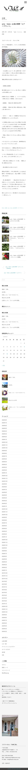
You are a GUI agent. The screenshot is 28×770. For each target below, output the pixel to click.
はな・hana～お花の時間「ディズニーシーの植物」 (17, 256)
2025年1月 (4, 473)
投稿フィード (5, 667)
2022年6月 (4, 556)
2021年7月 (4, 587)
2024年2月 (4, 503)
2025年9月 (4, 450)
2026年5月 (4, 428)
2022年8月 (4, 550)
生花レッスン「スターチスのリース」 (10, 295)
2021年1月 (4, 603)
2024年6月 (4, 492)
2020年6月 (4, 623)
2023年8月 (4, 520)
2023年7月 (4, 523)
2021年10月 (4, 578)
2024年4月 (4, 498)
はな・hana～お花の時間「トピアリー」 (13, 272)
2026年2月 (4, 436)
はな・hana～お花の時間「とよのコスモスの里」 (17, 220)
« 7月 (3, 365)
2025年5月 (4, 461)
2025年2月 (4, 470)
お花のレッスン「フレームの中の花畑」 (11, 300)
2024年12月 (4, 475)
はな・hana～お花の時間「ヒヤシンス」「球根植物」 (15, 267)
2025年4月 (4, 464)
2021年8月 (4, 584)
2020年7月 (4, 620)
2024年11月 (4, 478)
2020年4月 (4, 628)
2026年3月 (4, 434)
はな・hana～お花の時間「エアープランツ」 (16, 207)
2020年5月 (4, 626)
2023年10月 (4, 514)
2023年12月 (4, 509)
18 (7, 354)
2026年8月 (4, 420)
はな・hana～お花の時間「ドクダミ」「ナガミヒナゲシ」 (17, 247)
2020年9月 (4, 614)
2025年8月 (4, 453)
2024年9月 (4, 484)
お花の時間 (4, 641)
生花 (3, 655)
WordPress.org (5, 673)
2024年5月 (4, 495)
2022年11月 (4, 542)
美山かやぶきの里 (6, 297)
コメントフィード (6, 670)
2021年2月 (4, 600)
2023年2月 (4, 534)
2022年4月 (4, 562)
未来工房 (9, 768)
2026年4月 (4, 431)
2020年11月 (4, 609)
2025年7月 (4, 456)
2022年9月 (4, 548)
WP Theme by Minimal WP (16, 768)
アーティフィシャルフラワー (8, 646)
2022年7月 (4, 553)
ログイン (4, 664)
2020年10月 (4, 612)
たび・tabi (4, 644)
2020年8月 (4, 617)
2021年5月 (4, 592)
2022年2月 (4, 567)
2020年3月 (4, 631)
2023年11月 (4, 511)
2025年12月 (4, 442)
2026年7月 (4, 422)
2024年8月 (4, 486)
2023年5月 (4, 528)
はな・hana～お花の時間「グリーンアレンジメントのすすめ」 (17, 229)
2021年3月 (4, 598)
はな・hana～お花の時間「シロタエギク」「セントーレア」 (17, 238)
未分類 (3, 18)
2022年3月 (4, 564)
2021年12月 (4, 573)
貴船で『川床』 (5, 289)
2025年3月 (4, 467)
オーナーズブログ (6, 649)
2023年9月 (4, 517)
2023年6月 (4, 525)
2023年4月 (4, 531)
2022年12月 (4, 539)
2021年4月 (4, 595)
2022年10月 (4, 545)
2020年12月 (4, 606)
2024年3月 (4, 500)
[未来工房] (14, 6)
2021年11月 (4, 575)
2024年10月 (4, 481)
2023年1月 (4, 536)
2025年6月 (4, 459)
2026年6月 (4, 425)
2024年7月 (4, 489)
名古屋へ (4, 292)
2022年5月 (4, 559)
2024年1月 (4, 506)
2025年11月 (4, 445)
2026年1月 (4, 439)
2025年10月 (4, 447)
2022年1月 (4, 570)
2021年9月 (4, 581)
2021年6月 (4, 589)
